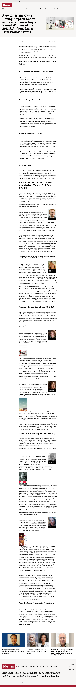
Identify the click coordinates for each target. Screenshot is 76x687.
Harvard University (53, 685)
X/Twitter (71, 666)
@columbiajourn (36, 599)
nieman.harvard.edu (24, 626)
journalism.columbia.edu (25, 599)
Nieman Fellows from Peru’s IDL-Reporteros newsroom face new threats (37, 651)
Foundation (23, 666)
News (41, 8)
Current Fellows (14, 8)
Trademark (60, 685)
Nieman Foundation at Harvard (8, 1)
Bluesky (72, 664)
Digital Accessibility (70, 685)
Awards (4, 13)
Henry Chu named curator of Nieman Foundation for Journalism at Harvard (13, 651)
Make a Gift (53, 8)
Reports (24, 1)
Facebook (71, 669)
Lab (28, 1)
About (46, 8)
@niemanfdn (33, 626)
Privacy (64, 685)
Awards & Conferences (26, 8)
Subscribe (66, 1)
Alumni (36, 8)
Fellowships (18, 1)
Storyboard (33, 1)
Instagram (71, 667)
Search (71, 1)
